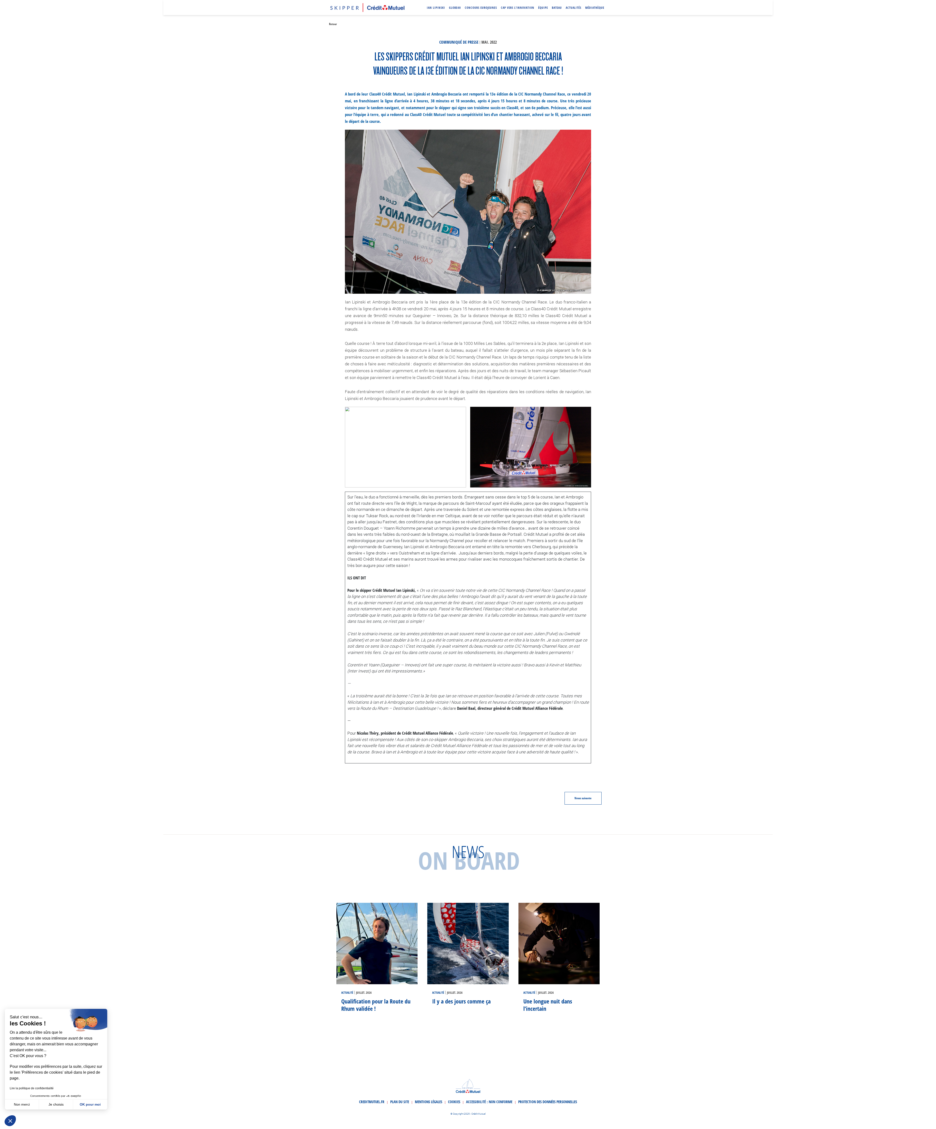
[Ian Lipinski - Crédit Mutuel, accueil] (367, 7)
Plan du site (399, 1101)
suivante (583, 798)
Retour (333, 24)
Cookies (454, 1101)
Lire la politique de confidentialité (32, 1088)
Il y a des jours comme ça (461, 1001)
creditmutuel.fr (371, 1101)
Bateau (557, 8)
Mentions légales (428, 1101)
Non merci (22, 1104)
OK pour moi (90, 1104)
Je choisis (56, 1104)
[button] (10, 1121)
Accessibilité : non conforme (489, 1101)
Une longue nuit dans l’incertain (547, 1004)
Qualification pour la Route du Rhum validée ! (375, 1004)
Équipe (543, 8)
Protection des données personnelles (547, 1101)
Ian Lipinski (436, 8)
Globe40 (455, 8)
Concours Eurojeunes (481, 8)
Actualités (573, 8)
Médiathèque (594, 8)
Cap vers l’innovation (517, 8)
